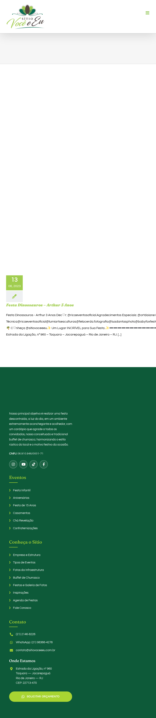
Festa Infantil (21, 490)
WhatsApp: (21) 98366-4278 (34, 642)
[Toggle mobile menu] (148, 13)
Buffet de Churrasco (26, 577)
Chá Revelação (23, 520)
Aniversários (21, 497)
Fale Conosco (22, 607)
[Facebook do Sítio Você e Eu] (44, 464)
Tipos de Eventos (24, 562)
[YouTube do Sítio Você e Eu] (23, 464)
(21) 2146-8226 (25, 634)
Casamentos (21, 513)
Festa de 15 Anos (24, 505)
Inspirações (20, 592)
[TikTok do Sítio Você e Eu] (33, 464)
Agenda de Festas (25, 600)
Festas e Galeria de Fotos (30, 585)
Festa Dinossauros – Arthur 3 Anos (40, 304)
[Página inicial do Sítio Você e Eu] (78, 393)
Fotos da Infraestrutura (28, 570)
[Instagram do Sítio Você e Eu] (13, 464)
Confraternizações (25, 528)
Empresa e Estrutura (26, 555)
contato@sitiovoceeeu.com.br (35, 650)
